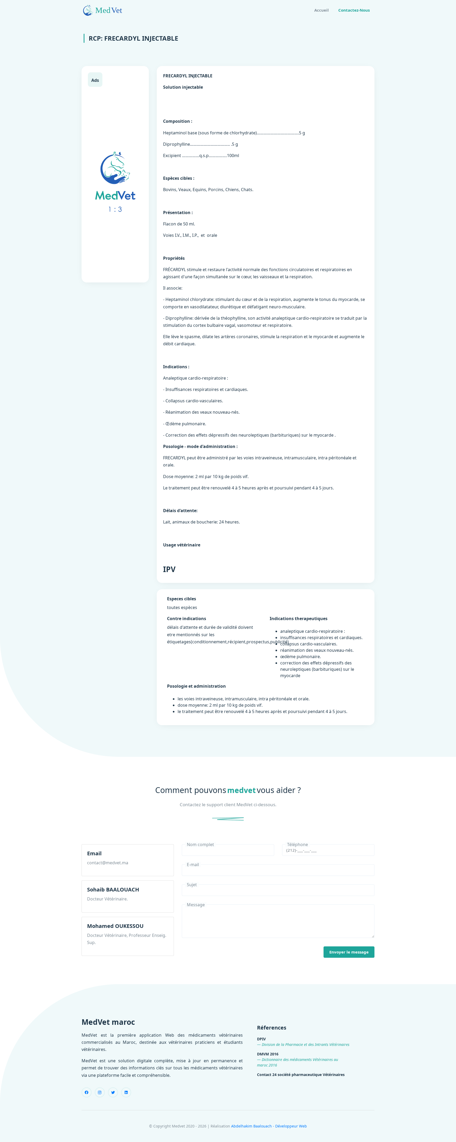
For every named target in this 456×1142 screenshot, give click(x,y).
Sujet (192, 884)
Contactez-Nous (354, 10)
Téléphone (297, 844)
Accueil (321, 10)
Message (196, 904)
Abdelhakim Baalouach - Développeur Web (269, 1126)
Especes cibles (181, 599)
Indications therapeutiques (298, 618)
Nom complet (200, 844)
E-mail (193, 864)
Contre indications (186, 618)
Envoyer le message (349, 952)
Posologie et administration (196, 686)
